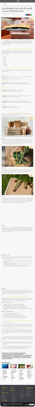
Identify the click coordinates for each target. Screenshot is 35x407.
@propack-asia (24, 348)
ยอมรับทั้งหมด (31, 404)
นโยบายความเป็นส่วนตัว (20, 404)
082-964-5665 (29, 390)
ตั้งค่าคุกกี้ (26, 404)
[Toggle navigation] (34, 4)
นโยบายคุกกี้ (5, 405)
